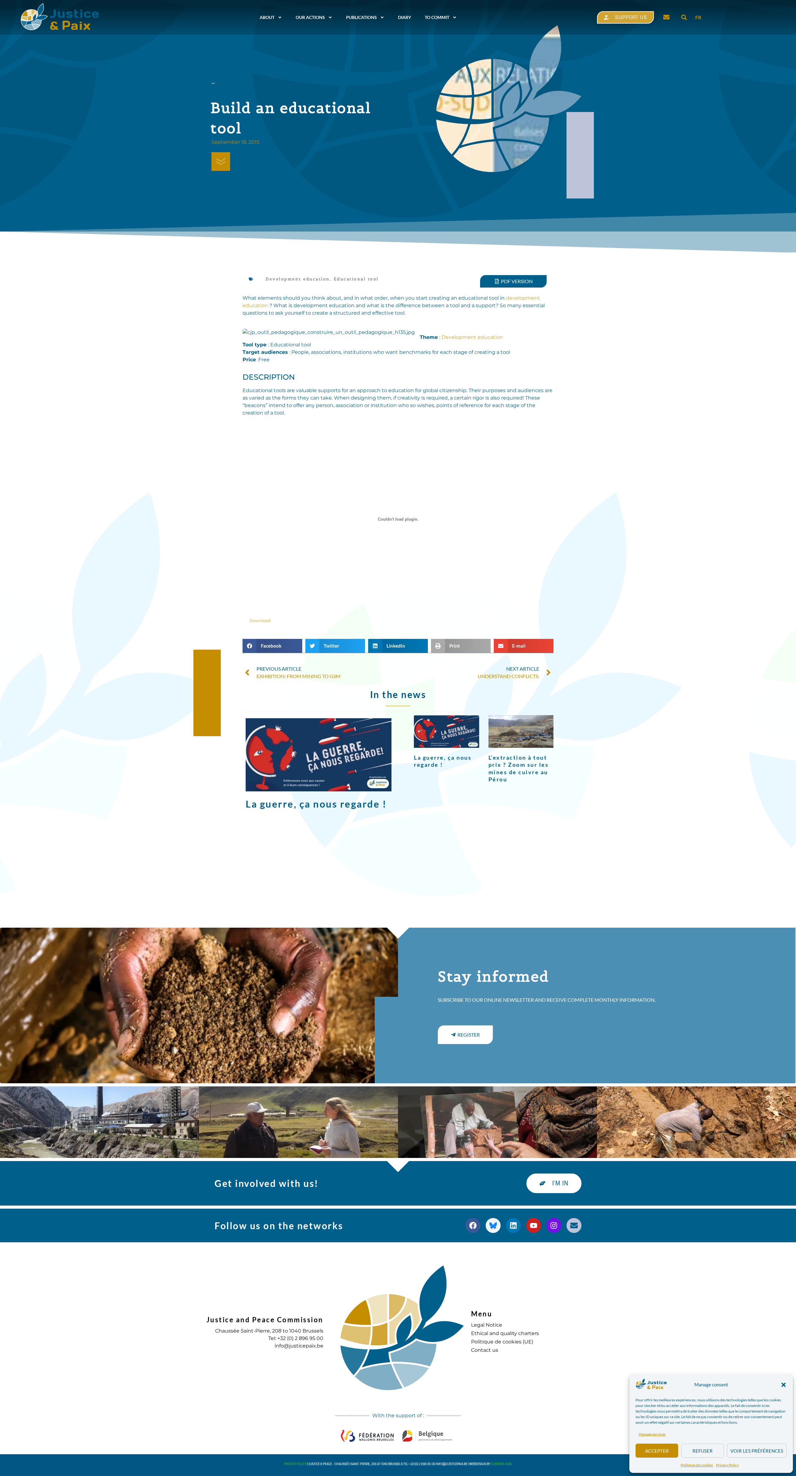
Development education (298, 279)
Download (260, 620)
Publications (361, 17)
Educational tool (356, 279)
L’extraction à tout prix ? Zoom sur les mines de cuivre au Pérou (518, 768)
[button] (783, 1385)
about (267, 17)
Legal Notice (486, 1325)
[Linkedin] (513, 1225)
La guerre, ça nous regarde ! (316, 804)
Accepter (657, 1451)
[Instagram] (553, 1225)
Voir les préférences (756, 1451)
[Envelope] (574, 1225)
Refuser (702, 1451)
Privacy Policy (727, 1465)
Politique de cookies (697, 1465)
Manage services (652, 1434)
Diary (404, 17)
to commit (437, 17)
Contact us (484, 1350)
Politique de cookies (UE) (502, 1342)
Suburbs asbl (501, 1464)
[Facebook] (472, 1225)
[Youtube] (533, 1225)
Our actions (310, 17)
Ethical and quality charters (505, 1333)
